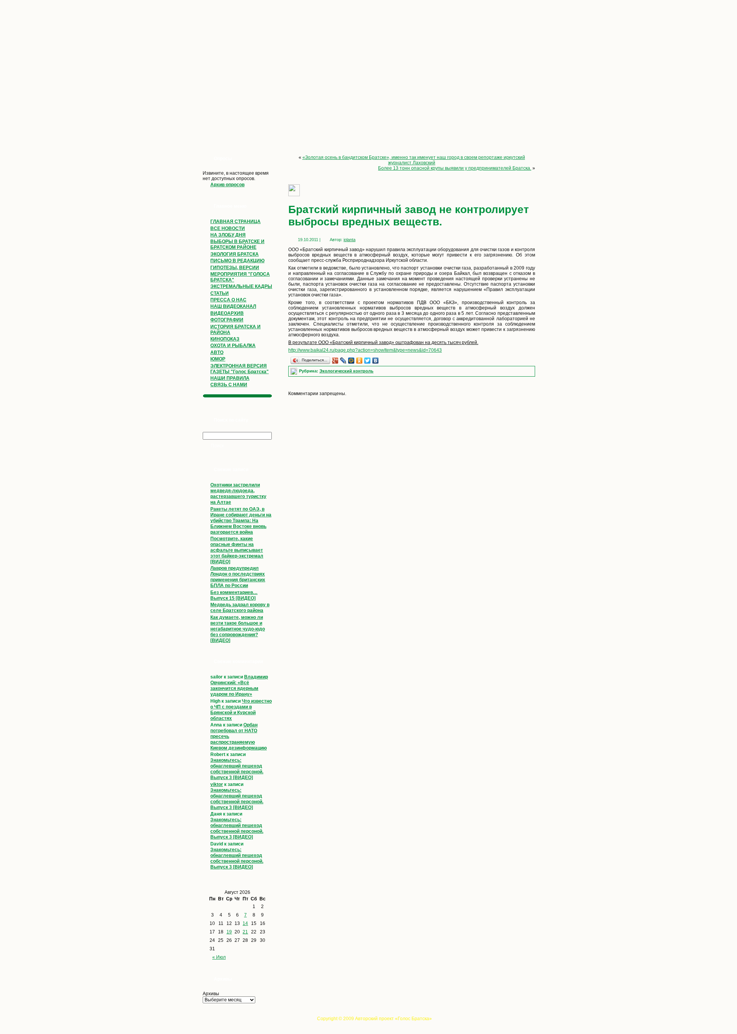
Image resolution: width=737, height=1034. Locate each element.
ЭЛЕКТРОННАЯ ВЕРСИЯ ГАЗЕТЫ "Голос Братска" (239, 368)
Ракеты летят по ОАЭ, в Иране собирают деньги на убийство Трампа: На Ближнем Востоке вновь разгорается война (240, 520)
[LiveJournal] (343, 361)
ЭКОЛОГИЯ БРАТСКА (234, 254)
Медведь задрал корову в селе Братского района (239, 607)
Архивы (211, 993)
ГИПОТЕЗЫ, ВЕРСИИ (234, 267)
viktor (216, 784)
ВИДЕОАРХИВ (227, 313)
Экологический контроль (346, 371)
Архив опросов (227, 184)
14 (245, 923)
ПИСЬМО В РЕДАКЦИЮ (237, 260)
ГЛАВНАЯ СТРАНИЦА (235, 221)
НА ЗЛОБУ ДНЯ (228, 235)
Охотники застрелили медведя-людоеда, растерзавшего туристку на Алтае (238, 493)
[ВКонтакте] (376, 361)
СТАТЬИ (219, 293)
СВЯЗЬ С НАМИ (228, 384)
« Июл (219, 957)
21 (245, 932)
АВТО (216, 352)
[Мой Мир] (351, 361)
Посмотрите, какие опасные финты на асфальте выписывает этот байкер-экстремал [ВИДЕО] (236, 550)
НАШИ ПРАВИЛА (230, 378)
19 (229, 932)
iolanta (349, 239)
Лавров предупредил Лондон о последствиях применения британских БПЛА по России (237, 577)
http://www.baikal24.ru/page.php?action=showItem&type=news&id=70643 (365, 350)
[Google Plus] (335, 361)
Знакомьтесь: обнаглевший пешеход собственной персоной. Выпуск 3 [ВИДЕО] (236, 769)
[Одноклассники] (359, 361)
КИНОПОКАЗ (225, 339)
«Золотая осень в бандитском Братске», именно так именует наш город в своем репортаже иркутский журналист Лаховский (413, 160)
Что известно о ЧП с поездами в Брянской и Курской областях (241, 709)
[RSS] (200, 1021)
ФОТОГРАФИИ (226, 320)
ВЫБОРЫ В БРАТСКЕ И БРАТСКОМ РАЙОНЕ (237, 244)
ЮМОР (217, 359)
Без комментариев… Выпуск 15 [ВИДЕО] (234, 595)
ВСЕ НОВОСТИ (227, 228)
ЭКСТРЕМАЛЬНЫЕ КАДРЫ (241, 286)
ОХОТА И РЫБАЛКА (233, 345)
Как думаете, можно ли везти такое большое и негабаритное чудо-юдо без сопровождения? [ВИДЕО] (237, 629)
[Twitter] (368, 361)
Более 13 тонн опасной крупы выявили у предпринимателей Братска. (454, 168)
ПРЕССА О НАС (228, 300)
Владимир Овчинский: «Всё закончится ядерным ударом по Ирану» (239, 685)
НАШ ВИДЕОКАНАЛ (233, 306)
